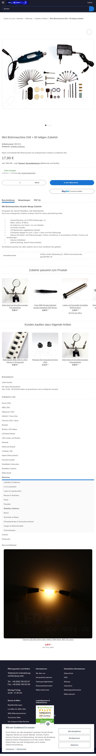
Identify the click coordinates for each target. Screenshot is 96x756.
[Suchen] (91, 8)
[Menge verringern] (4, 182)
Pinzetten (7, 504)
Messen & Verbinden (11, 495)
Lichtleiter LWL (7, 451)
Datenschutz (21, 749)
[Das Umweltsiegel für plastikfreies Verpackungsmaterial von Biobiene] (45, 715)
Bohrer (6, 513)
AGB (65, 677)
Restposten (6, 539)
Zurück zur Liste (9, 18)
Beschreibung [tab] (8, 200)
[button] (75, 2)
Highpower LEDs (8, 412)
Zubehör (5, 535)
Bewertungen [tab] (24, 200)
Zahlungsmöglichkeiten (44, 682)
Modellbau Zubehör (9, 468)
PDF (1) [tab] (37, 200)
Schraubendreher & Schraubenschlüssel (19, 522)
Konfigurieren (74, 738)
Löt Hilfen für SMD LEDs (17, 709)
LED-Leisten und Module (11, 438)
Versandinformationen (44, 677)
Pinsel (6, 500)
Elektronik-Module (8, 447)
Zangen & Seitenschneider (13, 526)
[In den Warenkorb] (4, 26)
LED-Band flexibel (8, 434)
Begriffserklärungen (15, 705)
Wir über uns (40, 673)
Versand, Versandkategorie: (29, 163)
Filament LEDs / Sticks (10, 420)
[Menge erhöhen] (43, 182)
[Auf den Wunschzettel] (89, 32)
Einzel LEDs (6, 403)
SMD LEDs (6, 407)
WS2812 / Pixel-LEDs (10, 416)
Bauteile (5, 425)
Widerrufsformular (42, 690)
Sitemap (67, 682)
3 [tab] (50, 125)
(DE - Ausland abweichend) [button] (26, 173)
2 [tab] (48, 125)
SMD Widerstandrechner (17, 713)
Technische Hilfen (14, 717)
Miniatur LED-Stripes (9, 429)
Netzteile (5, 442)
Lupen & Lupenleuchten (12, 491)
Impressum (10, 749)
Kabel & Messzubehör (10, 455)
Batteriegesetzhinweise (72, 690)
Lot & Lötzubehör (10, 487)
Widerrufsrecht (69, 694)
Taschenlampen (9, 530)
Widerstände (6, 473)
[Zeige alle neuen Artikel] (93, 545)
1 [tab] (45, 125)
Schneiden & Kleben (11, 517)
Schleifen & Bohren (18, 146)
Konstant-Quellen (8, 460)
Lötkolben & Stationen (12, 482)
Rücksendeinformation (44, 686)
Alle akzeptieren (74, 731)
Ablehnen (74, 745)
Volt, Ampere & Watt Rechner (18, 722)
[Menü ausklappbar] (3, 1)
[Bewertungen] (48, 642)
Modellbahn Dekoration (10, 464)
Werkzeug (6, 477)
